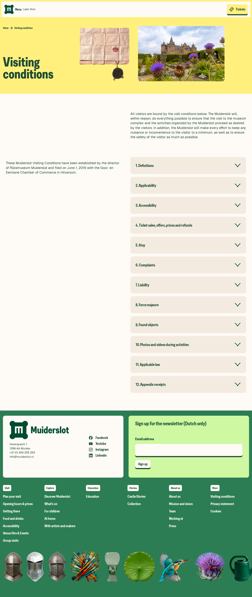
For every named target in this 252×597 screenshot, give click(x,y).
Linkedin (101, 455)
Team (172, 511)
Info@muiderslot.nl (22, 456)
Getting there (11, 511)
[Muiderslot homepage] (9, 9)
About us (175, 496)
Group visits (11, 540)
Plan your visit (12, 496)
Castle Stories (136, 496)
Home (5, 28)
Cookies (215, 511)
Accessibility (11, 526)
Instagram (102, 449)
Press (172, 526)
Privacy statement (222, 504)
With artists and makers (59, 526)
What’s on (50, 504)
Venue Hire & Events (16, 533)
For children (52, 511)
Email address (144, 439)
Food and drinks (13, 519)
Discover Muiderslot (57, 496)
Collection (134, 504)
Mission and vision (181, 504)
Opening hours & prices (18, 504)
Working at (176, 519)
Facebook (102, 438)
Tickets (240, 9)
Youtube (101, 444)
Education (92, 496)
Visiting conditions (222, 496)
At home (49, 519)
